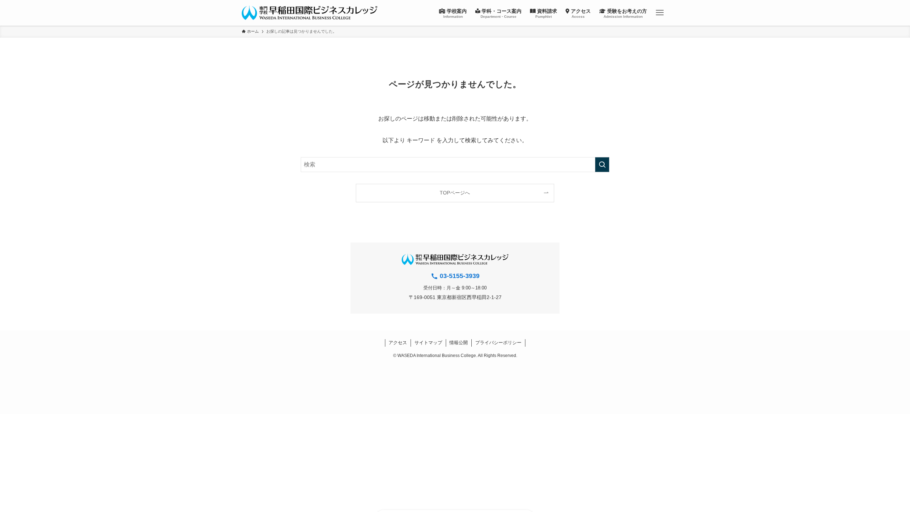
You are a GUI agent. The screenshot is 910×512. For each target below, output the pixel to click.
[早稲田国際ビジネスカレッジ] (309, 13)
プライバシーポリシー (498, 342)
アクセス (398, 342)
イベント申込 (903, 141)
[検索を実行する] (602, 164)
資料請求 (903, 100)
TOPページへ (455, 193)
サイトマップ (428, 342)
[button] (659, 12)
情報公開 (458, 342)
